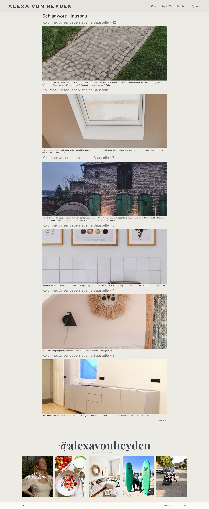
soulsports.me (195, 6)
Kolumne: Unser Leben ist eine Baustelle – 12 (79, 22)
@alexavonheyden (104, 445)
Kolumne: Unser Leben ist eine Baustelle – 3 (78, 355)
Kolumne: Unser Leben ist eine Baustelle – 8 (78, 90)
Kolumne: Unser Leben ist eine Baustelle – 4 (78, 290)
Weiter (163, 420)
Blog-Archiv (167, 6)
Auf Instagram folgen (104, 453)
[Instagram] (23, 505)
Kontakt (180, 6)
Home (153, 6)
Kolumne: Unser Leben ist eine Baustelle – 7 (78, 158)
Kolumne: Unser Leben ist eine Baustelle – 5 (78, 225)
